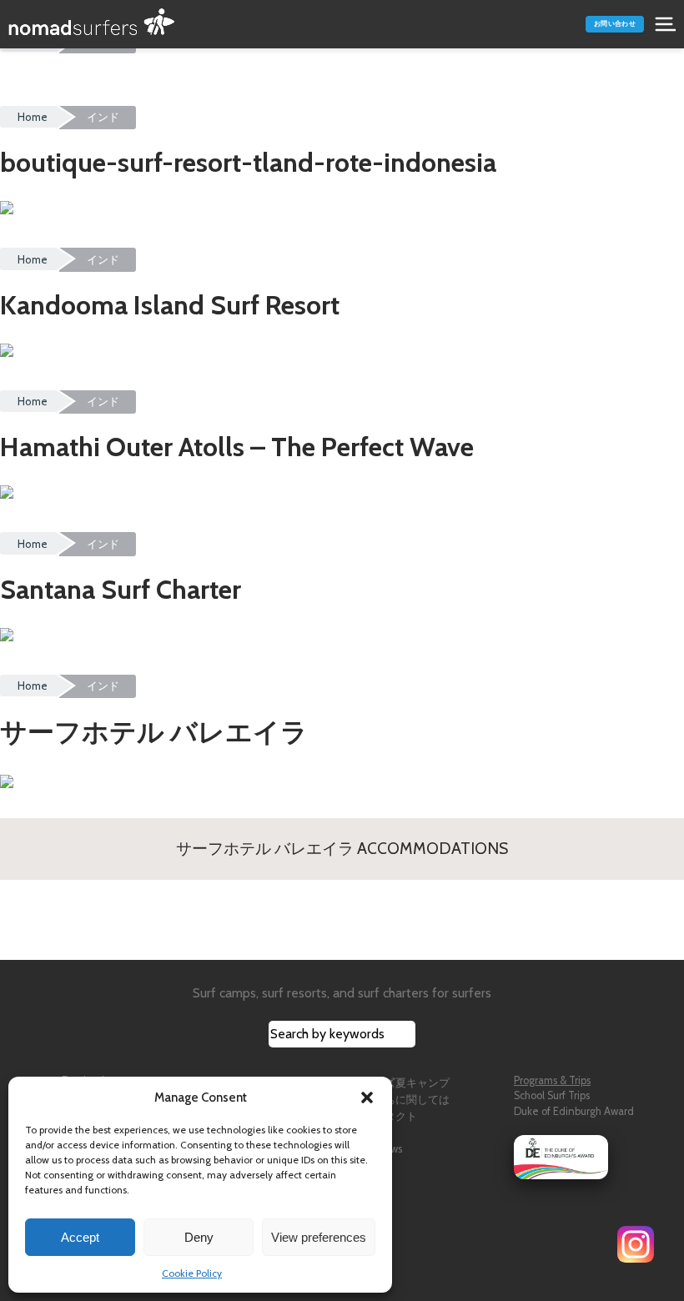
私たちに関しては (406, 1099)
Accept (80, 1237)
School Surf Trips (552, 1095)
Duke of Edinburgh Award (574, 1111)
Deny (199, 1237)
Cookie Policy (192, 1273)
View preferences (318, 1237)
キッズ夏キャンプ (406, 1083)
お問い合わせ (615, 24)
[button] (367, 1097)
